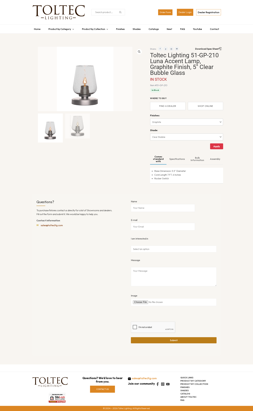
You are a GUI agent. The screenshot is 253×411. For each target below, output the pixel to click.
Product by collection (194, 384)
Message (135, 258)
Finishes (119, 28)
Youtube (198, 28)
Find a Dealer (167, 104)
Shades (136, 28)
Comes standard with (158, 157)
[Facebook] (157, 384)
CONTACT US (102, 389)
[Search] (120, 12)
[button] (139, 50)
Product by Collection (92, 28)
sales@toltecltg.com (52, 223)
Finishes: (155, 113)
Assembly (215, 157)
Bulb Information (197, 157)
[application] (71, 28)
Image (134, 294)
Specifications (177, 157)
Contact (216, 28)
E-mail (134, 218)
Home (35, 28)
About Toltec (188, 396)
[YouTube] (168, 384)
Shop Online (205, 104)
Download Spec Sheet (207, 47)
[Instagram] (163, 384)
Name (134, 199)
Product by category (193, 380)
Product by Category (58, 28)
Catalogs (154, 28)
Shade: (154, 128)
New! (170, 28)
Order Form (165, 12)
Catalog (185, 393)
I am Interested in (139, 237)
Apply (216, 144)
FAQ (183, 28)
